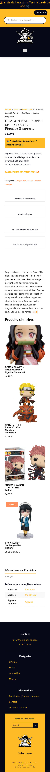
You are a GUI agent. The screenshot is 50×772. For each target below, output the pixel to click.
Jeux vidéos (14, 673)
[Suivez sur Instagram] (28, 758)
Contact (13, 701)
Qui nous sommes (18, 707)
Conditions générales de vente (24, 696)
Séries (12, 667)
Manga (17, 109)
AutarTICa (31, 767)
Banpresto (30, 589)
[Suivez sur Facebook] (22, 758)
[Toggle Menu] (25, 50)
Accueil (8, 109)
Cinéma (13, 661)
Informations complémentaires (20, 570)
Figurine (29, 602)
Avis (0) (9, 576)
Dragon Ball (27, 109)
